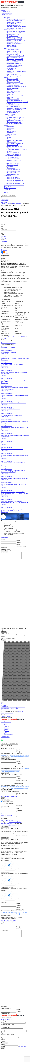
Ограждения (7, 135)
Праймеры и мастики (10, 188)
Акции (6, 724)
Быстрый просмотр (6, 350)
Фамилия (19, 810)
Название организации (7, 1024)
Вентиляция (7, 175)
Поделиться (4, 250)
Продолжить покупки (13, 920)
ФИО (18, 925)
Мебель (6, 125)
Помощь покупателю (7, 703)
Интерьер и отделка (9, 114)
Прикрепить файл (6, 549)
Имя (18, 540)
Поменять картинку (6, 815)
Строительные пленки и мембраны (14, 185)
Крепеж (6, 192)
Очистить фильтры (6, 716)
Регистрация (8, 13)
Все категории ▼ (6, 199)
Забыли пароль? (5, 796)
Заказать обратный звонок (17, 707)
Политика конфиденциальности (12, 712)
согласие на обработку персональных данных (11, 822)
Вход (2, 13)
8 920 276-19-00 (5, 11)
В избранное (4, 253)
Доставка (6, 731)
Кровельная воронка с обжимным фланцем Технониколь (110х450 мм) (13, 471)
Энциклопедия (8, 734)
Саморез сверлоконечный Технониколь (12, 449)
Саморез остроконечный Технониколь (11, 442)
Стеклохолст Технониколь (8, 352)
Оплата (6, 732)
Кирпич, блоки (8, 29)
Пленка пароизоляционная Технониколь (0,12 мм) (15, 358)
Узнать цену (4, 238)
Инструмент (7, 191)
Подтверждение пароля (7, 1034)
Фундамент (7, 17)
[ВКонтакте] (2, 252)
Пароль (19, 795)
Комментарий (19, 767)
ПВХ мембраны (16, 203)
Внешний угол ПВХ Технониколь (10, 409)
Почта (18, 544)
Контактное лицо (5, 1027)
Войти (10, 1019)
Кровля (6, 77)
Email (18, 928)
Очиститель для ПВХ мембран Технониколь (13, 403)
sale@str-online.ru (5, 708)
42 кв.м (5, 256)
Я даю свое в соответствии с (12, 823)
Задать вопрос (15, 708)
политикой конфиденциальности (20, 756)
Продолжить (4, 537)
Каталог (3, 203)
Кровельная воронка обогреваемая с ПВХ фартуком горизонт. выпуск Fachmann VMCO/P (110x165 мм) (14, 493)
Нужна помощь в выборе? (8, 343)
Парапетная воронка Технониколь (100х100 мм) (14, 478)
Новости (6, 726)
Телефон (19, 542)
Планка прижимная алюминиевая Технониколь (14, 421)
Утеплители (7, 186)
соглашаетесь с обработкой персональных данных (15, 755)
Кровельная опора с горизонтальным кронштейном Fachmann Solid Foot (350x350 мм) (14, 501)
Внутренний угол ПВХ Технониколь (11, 415)
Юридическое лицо (8, 803)
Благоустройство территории (12, 155)
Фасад (6, 48)
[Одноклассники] (4, 252)
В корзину (3, 236)
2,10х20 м (5, 260)
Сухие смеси (7, 189)
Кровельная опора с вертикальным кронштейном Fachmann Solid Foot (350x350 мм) (15, 509)
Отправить (4, 241)
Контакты (3, 705)
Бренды (3, 10)
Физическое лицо (8, 801)
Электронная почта (22, 780)
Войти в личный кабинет (8, 820)
